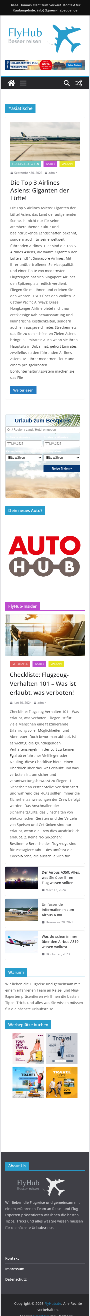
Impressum (14, 1268)
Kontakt (12, 1258)
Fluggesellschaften (25, 164)
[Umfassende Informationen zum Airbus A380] (21, 913)
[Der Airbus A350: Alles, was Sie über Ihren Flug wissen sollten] (21, 881)
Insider (50, 164)
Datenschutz (16, 1279)
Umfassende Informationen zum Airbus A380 (58, 909)
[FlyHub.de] (11, 83)
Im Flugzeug (20, 664)
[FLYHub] (44, 1178)
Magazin (67, 164)
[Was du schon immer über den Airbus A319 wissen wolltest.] (21, 945)
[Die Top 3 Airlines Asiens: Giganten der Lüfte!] (45, 141)
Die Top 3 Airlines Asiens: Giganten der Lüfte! (39, 190)
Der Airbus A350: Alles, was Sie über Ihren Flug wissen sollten (61, 877)
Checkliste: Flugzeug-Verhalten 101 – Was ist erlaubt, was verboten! (43, 683)
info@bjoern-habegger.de (57, 10)
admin (52, 173)
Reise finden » (62, 468)
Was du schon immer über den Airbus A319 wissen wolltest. (60, 941)
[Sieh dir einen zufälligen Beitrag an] (79, 83)
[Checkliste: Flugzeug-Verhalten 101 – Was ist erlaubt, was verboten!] (44, 635)
